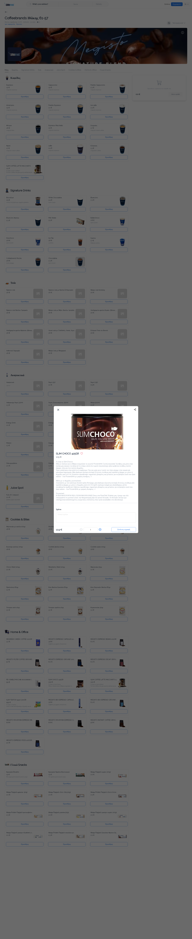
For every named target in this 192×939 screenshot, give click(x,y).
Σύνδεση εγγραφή (123, 528)
